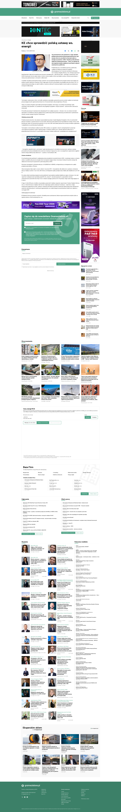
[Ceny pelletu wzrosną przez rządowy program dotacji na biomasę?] (83, 336)
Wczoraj (30, 422)
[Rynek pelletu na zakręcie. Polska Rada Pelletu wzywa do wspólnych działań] (83, 301)
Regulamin (37, 258)
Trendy (29, 40)
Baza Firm (31, 17)
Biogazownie (26, 472)
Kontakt (82, 792)
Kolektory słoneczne (57, 474)
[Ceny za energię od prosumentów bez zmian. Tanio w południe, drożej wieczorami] (50, 390)
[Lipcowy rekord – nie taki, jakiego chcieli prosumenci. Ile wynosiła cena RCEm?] (50, 369)
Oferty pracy (39, 17)
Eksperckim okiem (76, 17)
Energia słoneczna (64, 793)
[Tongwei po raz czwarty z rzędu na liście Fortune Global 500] (90, 116)
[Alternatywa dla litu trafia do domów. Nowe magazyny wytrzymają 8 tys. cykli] (83, 286)
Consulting (55, 472)
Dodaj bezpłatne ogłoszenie (28, 533)
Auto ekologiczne (64, 796)
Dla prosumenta (55, 17)
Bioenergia (63, 799)
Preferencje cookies (85, 798)
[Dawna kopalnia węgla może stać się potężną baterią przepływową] (83, 308)
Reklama (83, 795)
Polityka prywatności (85, 789)
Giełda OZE (46, 17)
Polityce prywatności (34, 240)
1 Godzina (94, 417)
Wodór (62, 804)
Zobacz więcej (93, 493)
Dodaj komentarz (61, 264)
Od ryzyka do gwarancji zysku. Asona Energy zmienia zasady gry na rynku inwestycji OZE (38, 22)
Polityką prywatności (56, 258)
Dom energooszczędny (66, 797)
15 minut (88, 417)
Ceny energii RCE (65, 17)
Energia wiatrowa (87, 472)
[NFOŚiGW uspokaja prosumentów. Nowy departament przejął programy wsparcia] (31, 390)
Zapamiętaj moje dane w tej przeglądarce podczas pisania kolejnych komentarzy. (38, 266)
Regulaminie (26, 240)
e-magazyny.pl (38, 729)
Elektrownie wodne (72, 472)
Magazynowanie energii (66, 800)
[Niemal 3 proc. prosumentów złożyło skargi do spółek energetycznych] (31, 369)
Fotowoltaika (26, 474)
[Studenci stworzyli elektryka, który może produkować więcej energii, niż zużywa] (83, 279)
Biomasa (40, 472)
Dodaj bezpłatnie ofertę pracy (68, 532)
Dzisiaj (43, 422)
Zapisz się (57, 223)
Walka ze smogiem (65, 802)
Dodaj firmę (84, 493)
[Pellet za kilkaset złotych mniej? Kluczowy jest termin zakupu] (83, 321)
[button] (88, 18)
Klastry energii (41, 474)
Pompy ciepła (71, 474)
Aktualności (24, 17)
